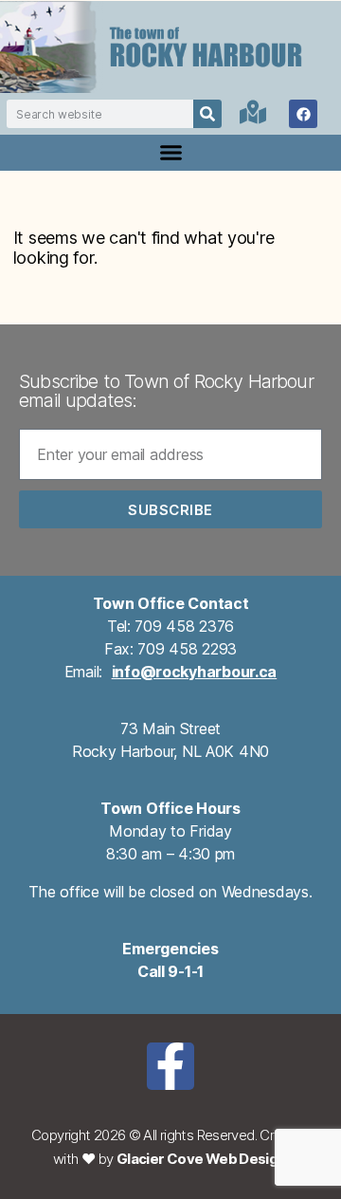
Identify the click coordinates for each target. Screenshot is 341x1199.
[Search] (207, 114)
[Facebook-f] (170, 1066)
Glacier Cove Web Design (201, 1159)
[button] (170, 153)
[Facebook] (303, 114)
